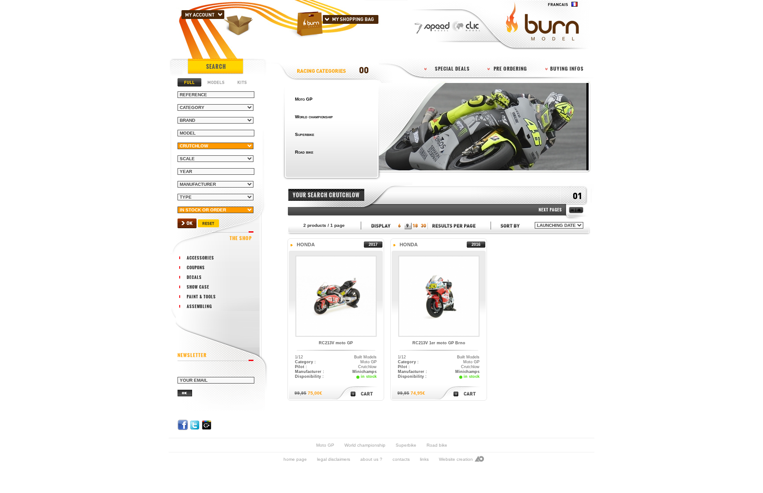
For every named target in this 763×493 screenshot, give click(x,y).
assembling (199, 306)
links (424, 459)
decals (194, 277)
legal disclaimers (333, 459)
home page (295, 459)
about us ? (371, 459)
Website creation (456, 459)
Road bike (437, 445)
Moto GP (325, 445)
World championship (364, 445)
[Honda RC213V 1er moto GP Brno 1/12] (439, 335)
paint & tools (201, 297)
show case (198, 287)
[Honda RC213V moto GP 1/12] (336, 335)
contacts (401, 459)
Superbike (406, 445)
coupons (196, 267)
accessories (200, 258)
